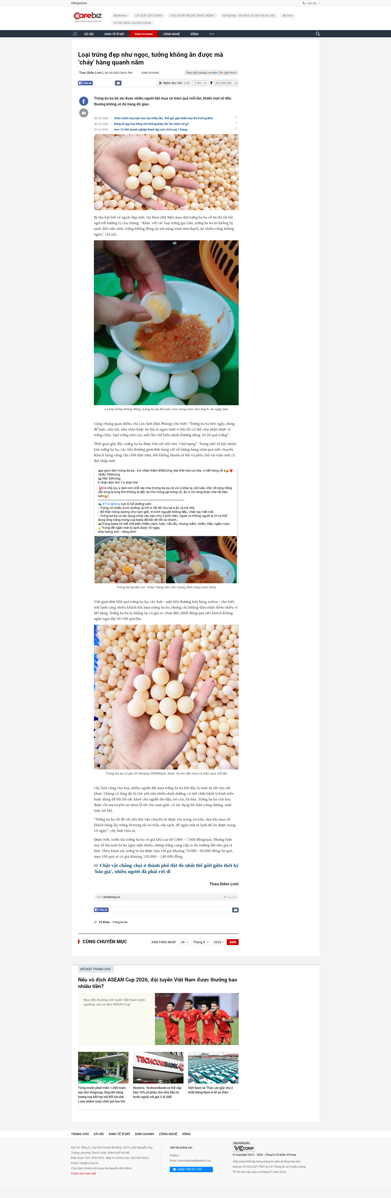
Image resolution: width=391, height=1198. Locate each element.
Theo (166, 897)
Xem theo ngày (163, 942)
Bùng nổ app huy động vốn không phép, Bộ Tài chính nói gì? (151, 124)
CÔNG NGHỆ (171, 34)
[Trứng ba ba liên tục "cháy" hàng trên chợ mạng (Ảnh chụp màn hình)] (166, 525)
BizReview (120, 15)
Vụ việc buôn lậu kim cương (132, 22)
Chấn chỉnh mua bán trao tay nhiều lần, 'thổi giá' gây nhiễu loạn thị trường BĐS (163, 118)
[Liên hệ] (118, 83)
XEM (232, 942)
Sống (186, 1134)
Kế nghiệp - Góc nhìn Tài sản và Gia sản (249, 15)
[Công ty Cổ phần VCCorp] (244, 1146)
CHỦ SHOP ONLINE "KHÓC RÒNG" (192, 15)
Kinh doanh (150, 72)
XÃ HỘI (89, 34)
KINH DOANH (144, 34)
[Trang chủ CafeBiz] (75, 33)
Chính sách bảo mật (83, 1173)
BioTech (288, 15)
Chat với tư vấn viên (189, 1170)
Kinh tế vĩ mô (119, 1134)
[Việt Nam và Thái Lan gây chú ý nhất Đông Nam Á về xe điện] (213, 1068)
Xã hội (99, 1134)
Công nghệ (168, 1134)
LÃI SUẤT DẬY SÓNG (148, 15)
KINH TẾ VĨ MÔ (114, 34)
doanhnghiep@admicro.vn (194, 1160)
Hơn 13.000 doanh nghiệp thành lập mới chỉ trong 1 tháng (150, 129)
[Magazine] (79, 3)
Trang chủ (80, 1134)
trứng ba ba (120, 922)
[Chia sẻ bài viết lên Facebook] (83, 101)
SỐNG (194, 34)
